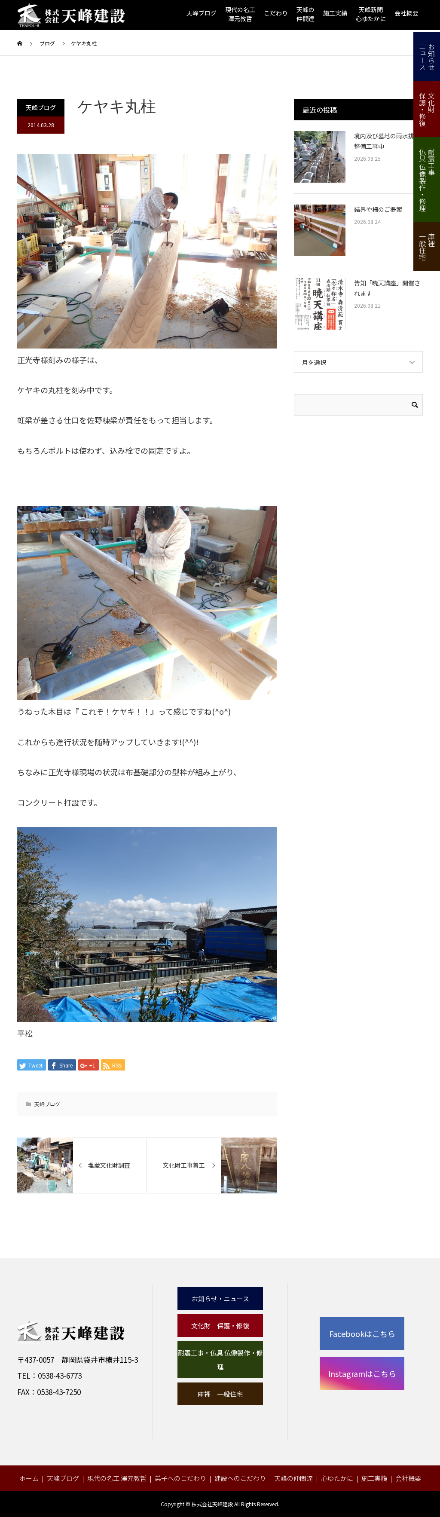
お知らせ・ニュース (220, 1298)
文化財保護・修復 (427, 109)
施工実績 (335, 13)
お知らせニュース (427, 56)
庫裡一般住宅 (427, 246)
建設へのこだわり (240, 1478)
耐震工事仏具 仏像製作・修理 (427, 179)
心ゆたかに (337, 1478)
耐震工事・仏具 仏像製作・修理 (220, 1359)
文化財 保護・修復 (220, 1325)
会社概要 (406, 13)
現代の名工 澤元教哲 (117, 1478)
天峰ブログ (201, 13)
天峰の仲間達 (293, 1478)
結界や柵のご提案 (378, 209)
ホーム (29, 1478)
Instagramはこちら (362, 1373)
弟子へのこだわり (180, 1478)
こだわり (276, 13)
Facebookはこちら (362, 1333)
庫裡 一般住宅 (220, 1393)
